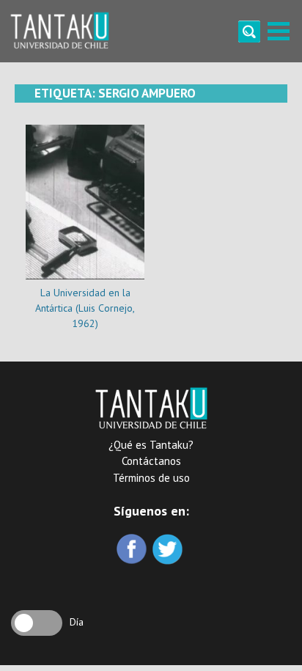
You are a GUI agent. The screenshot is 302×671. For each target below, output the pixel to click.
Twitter (168, 550)
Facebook (133, 550)
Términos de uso (151, 478)
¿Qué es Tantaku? (151, 445)
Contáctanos (151, 461)
